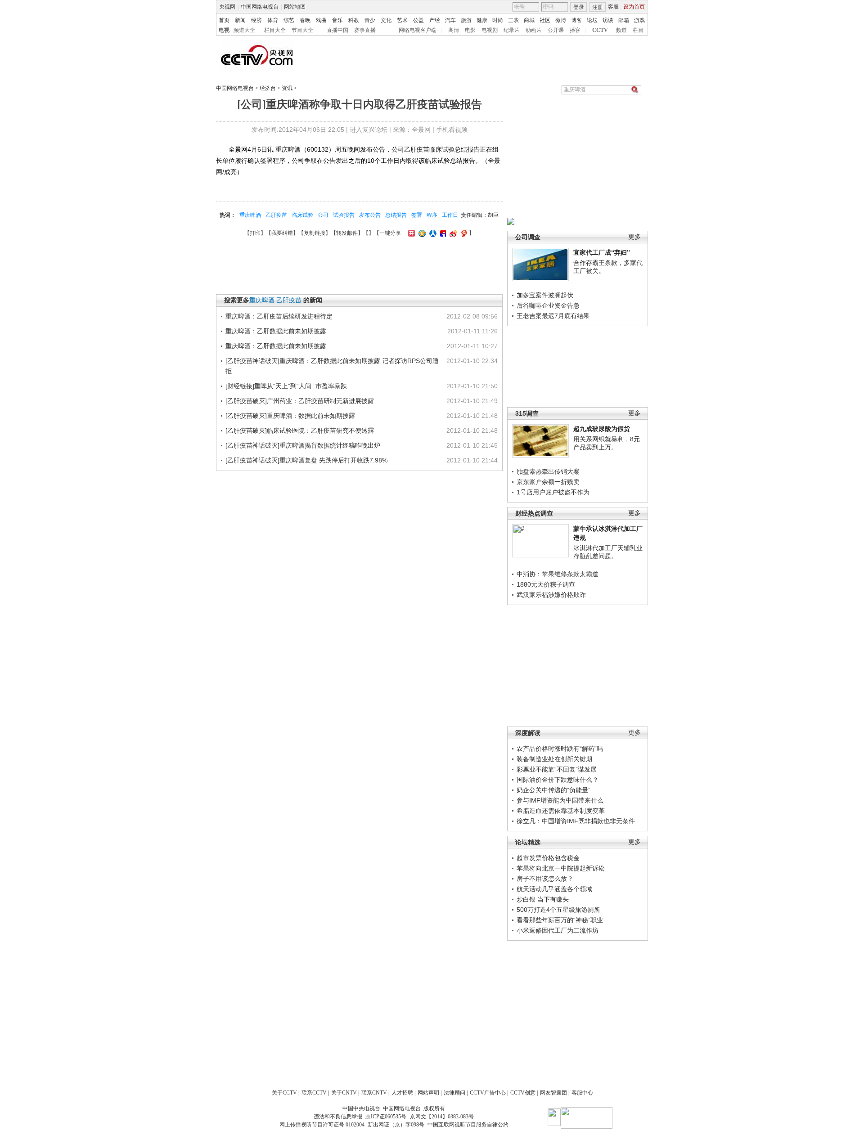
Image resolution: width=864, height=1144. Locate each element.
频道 (621, 30)
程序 (432, 215)
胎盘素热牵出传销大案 (548, 471)
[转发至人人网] (431, 233)
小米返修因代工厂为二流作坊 (557, 930)
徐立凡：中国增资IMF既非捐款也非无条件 (576, 821)
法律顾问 (454, 1093)
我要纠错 (282, 233)
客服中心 (582, 1093)
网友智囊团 (553, 1093)
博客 (576, 20)
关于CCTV (284, 1093)
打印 (255, 233)
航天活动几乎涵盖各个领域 (554, 889)
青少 (369, 20)
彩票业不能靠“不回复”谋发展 (557, 769)
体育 (272, 20)
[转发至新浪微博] (452, 233)
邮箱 (623, 20)
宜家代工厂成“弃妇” (601, 252)
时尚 (497, 20)
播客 (575, 30)
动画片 (534, 30)
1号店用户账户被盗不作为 (553, 492)
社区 (545, 20)
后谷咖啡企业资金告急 (548, 305)
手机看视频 (452, 129)
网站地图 (295, 7)
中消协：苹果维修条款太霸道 (557, 574)
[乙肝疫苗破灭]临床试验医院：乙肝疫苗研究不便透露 (299, 430)
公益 (418, 20)
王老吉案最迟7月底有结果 (553, 315)
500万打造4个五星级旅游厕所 (558, 909)
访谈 (608, 20)
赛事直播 (365, 30)
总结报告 (396, 215)
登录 (578, 7)
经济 (256, 20)
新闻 (240, 20)
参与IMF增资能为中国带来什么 (560, 800)
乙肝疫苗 (276, 215)
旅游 (466, 20)
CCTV (600, 30)
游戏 (639, 20)
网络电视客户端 (417, 30)
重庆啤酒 (250, 215)
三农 (513, 20)
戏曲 (321, 20)
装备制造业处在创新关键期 (554, 759)
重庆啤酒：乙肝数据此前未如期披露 (275, 331)
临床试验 (302, 215)
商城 (529, 20)
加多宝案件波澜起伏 (545, 295)
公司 (323, 215)
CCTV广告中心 (488, 1093)
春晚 (305, 20)
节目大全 (302, 30)
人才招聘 (402, 1093)
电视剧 (490, 30)
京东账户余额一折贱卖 (548, 481)
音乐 (337, 20)
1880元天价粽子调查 (546, 584)
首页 (224, 20)
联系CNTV (374, 1093)
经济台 (268, 88)
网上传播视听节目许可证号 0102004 (321, 1125)
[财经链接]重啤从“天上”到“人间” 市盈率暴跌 (286, 386)
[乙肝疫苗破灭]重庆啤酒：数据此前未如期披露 (290, 415)
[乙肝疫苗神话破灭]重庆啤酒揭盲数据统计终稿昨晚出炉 (302, 445)
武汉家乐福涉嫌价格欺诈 (551, 594)
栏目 (638, 30)
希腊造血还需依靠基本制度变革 (561, 810)
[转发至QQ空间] (421, 233)
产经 (434, 20)
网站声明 (428, 1093)
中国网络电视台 (260, 7)
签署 (416, 215)
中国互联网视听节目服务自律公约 (468, 1125)
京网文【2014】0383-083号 (442, 1116)
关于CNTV (344, 1093)
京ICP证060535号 (385, 1116)
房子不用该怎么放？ (545, 878)
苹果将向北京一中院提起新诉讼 (561, 868)
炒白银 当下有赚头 (543, 899)
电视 (224, 30)
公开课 (556, 30)
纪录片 (512, 30)
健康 (482, 20)
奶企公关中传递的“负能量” (553, 790)
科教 (353, 20)
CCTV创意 (523, 1093)
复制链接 (314, 233)
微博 (560, 20)
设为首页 (634, 7)
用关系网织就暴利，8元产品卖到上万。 (606, 443)
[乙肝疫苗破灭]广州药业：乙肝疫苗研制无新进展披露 (299, 400)
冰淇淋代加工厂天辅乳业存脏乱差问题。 (608, 552)
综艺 (289, 20)
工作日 (450, 215)
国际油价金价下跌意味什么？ (557, 779)
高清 (453, 30)
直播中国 (337, 30)
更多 (634, 236)
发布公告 (370, 215)
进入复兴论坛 (368, 129)
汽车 (450, 20)
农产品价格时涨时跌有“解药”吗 (560, 748)
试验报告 (344, 215)
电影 (470, 30)
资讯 (287, 88)
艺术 (402, 20)
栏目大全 (275, 30)
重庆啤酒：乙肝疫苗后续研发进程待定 (279, 316)
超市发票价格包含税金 (548, 857)
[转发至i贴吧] (442, 233)
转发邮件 (347, 233)
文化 (386, 20)
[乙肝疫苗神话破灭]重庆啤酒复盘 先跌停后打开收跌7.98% (306, 460)
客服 (613, 7)
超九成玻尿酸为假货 (601, 428)
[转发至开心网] (410, 233)
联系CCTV (314, 1093)
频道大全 (244, 30)
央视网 (227, 7)
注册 (597, 7)
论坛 (592, 20)
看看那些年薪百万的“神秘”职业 (560, 920)
